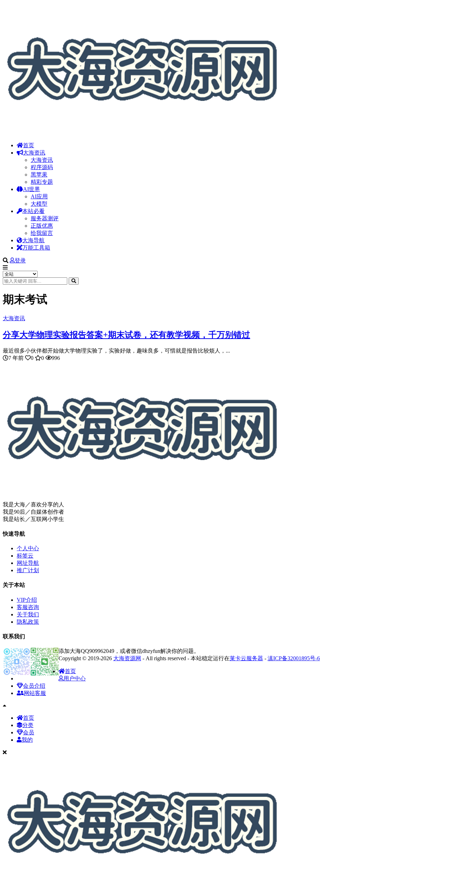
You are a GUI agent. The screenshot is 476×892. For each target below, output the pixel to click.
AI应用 (39, 196)
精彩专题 (42, 182)
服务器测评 (45, 218)
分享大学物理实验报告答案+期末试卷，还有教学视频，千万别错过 (126, 334)
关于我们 (28, 614)
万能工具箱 (36, 248)
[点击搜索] (74, 281)
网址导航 (28, 563)
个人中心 (28, 548)
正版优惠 (42, 226)
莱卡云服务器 (246, 658)
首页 (28, 145)
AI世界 (31, 189)
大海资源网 (127, 658)
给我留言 (42, 233)
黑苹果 (39, 174)
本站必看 (33, 211)
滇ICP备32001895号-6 (294, 658)
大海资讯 (34, 153)
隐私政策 (28, 622)
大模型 (39, 204)
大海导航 (33, 240)
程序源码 (42, 167)
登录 (20, 260)
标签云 (25, 556)
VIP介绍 (27, 600)
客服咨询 (28, 607)
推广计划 (28, 570)
